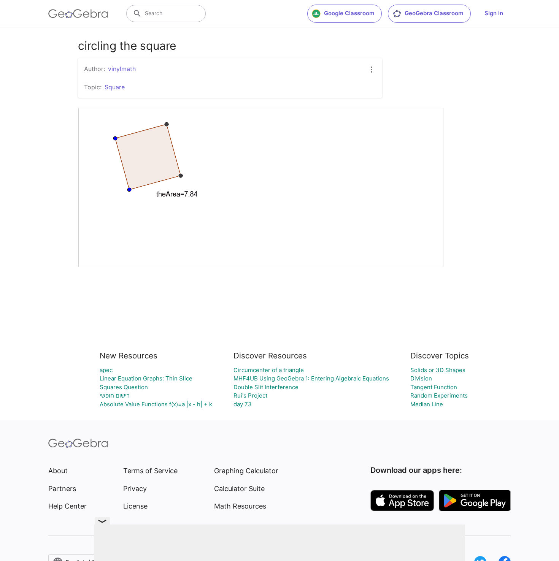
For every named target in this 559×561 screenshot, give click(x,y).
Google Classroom (349, 13)
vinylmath (122, 69)
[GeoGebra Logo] (78, 13)
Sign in (493, 13)
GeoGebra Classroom (434, 13)
